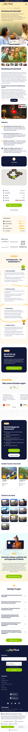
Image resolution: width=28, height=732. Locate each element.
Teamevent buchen (14, 450)
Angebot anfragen (14, 455)
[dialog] (14, 722)
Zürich (2, 709)
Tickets (2, 678)
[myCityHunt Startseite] (8, 4)
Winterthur (16, 709)
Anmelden (14, 669)
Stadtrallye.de (4, 689)
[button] (14, 729)
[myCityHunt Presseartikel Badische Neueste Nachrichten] (5, 241)
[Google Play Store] (14, 698)
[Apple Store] (14, 694)
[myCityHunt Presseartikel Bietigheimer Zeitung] (14, 242)
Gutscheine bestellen (15, 576)
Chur (14, 710)
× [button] (26, 713)
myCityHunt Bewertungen (6, 684)
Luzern (21, 709)
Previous (11, 411)
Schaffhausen (9, 710)
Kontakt (3, 686)
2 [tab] (14, 164)
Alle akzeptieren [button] (7, 726)
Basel (6, 709)
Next (16, 411)
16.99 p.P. (15, 205)
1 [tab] (12, 164)
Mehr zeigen (14, 100)
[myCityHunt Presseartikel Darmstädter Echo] (5, 247)
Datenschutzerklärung (14, 667)
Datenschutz (4, 687)
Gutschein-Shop (4, 680)
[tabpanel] (14, 160)
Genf (9, 709)
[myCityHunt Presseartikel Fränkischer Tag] (23, 247)
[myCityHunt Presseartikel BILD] (23, 243)
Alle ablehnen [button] (21, 726)
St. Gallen (3, 710)
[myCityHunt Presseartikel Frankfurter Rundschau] (14, 246)
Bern (12, 709)
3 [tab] (15, 164)
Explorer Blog (4, 682)
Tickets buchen (14, 368)
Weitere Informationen (17, 718)
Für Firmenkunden (14, 210)
